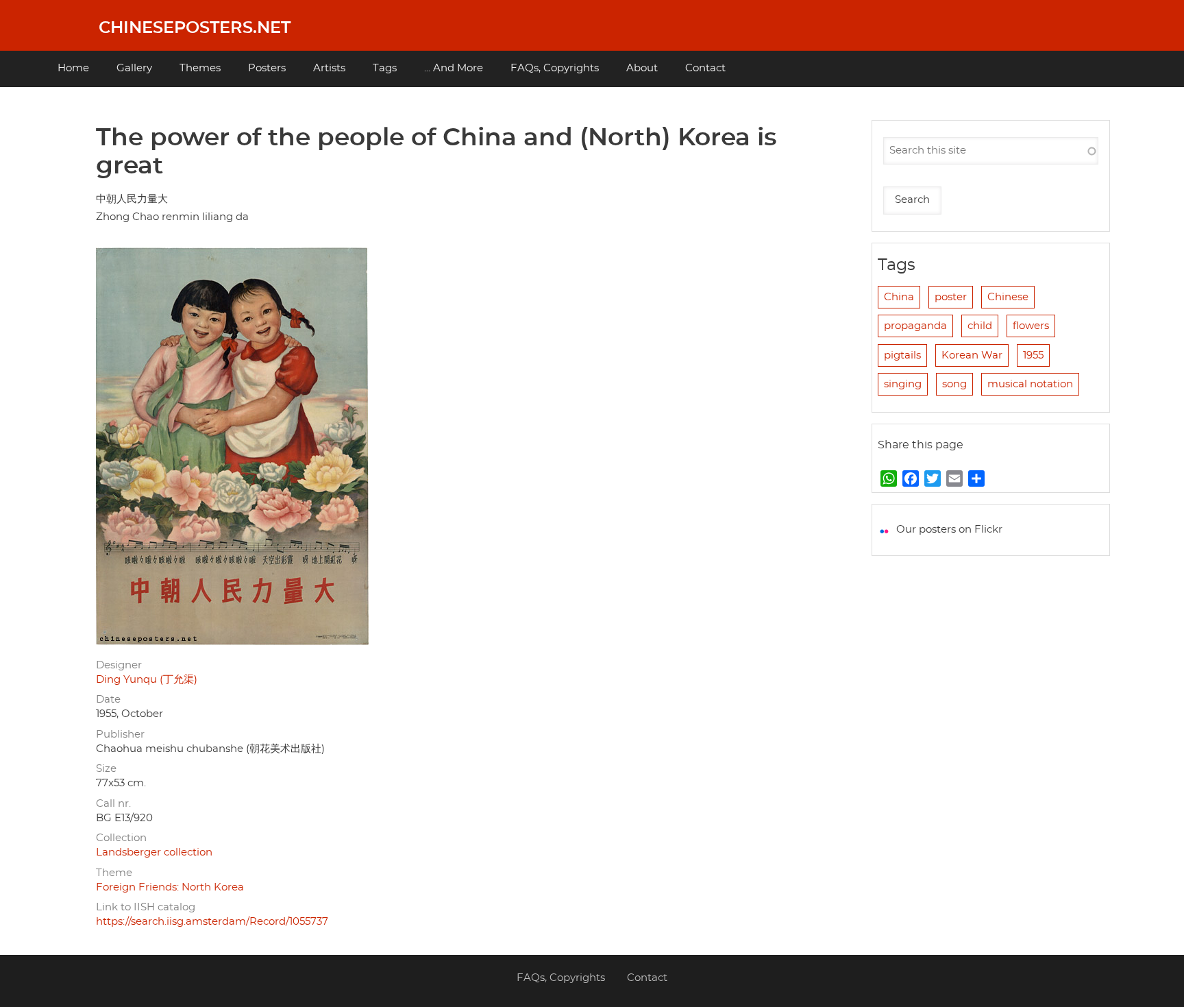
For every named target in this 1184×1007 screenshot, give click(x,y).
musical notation (1030, 384)
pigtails (902, 355)
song (954, 384)
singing (903, 384)
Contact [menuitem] (705, 68)
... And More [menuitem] (453, 68)
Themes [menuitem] (200, 68)
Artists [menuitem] (329, 68)
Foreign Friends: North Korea (170, 887)
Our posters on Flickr (949, 529)
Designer (119, 665)
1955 (1033, 355)
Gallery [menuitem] (134, 68)
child (979, 326)
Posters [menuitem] (267, 68)
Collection (121, 838)
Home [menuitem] (73, 68)
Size (106, 769)
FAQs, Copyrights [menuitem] (554, 68)
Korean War (971, 355)
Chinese (1007, 297)
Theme (114, 873)
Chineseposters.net (195, 28)
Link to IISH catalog (145, 907)
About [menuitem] (642, 68)
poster (951, 297)
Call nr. (113, 804)
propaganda (915, 326)
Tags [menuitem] (385, 68)
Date (108, 699)
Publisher (120, 734)
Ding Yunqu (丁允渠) (146, 680)
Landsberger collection (154, 852)
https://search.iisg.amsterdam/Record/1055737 (212, 922)
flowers (1031, 326)
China (899, 297)
